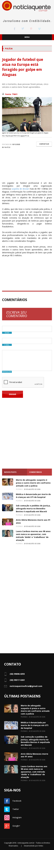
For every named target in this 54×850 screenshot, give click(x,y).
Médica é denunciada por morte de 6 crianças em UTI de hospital (34, 725)
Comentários (35, 472)
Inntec (40, 846)
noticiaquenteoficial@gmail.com (26, 686)
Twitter (15, 809)
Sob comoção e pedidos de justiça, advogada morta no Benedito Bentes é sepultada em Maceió (33, 508)
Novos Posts (10, 472)
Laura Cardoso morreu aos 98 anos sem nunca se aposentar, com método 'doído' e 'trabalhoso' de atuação (34, 771)
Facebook (16, 800)
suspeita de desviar (20, 188)
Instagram (17, 817)
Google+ (16, 825)
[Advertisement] (27, 167)
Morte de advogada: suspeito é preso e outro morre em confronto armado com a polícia (33, 483)
